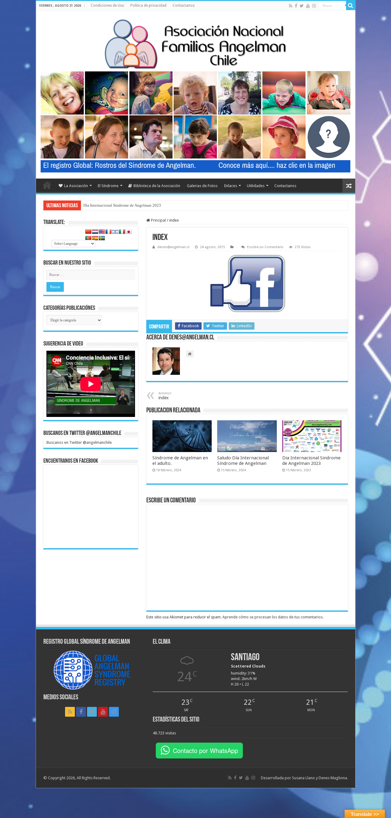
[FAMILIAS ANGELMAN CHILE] (196, 44)
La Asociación (76, 185)
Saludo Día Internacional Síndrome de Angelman (243, 460)
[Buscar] (350, 5)
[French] (108, 231)
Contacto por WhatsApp (205, 750)
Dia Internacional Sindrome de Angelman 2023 (122, 205)
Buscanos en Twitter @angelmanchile (82, 433)
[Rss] (290, 5)
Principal (158, 220)
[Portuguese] (88, 238)
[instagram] (314, 5)
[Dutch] (95, 231)
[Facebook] (296, 5)
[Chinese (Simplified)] (88, 231)
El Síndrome (108, 185)
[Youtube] (307, 5)
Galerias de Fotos (202, 185)
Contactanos (184, 5)
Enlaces (230, 185)
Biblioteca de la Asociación (156, 185)
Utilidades (256, 185)
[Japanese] (129, 231)
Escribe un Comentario (265, 247)
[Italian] (122, 231)
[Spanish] (95, 238)
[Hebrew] (115, 231)
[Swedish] (102, 238)
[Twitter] (301, 5)
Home (47, 185)
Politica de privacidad (148, 5)
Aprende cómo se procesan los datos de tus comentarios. (272, 617)
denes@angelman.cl (173, 247)
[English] (102, 231)
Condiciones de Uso (107, 5)
